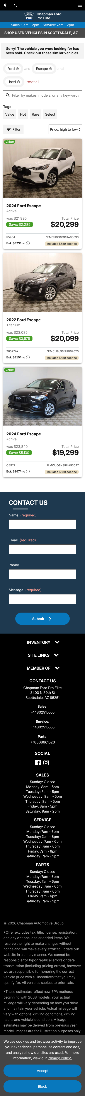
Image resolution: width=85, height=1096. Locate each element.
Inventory (39, 643)
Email (22, 540)
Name (23, 515)
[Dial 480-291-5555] (15, 5)
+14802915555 (42, 712)
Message (25, 590)
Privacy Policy (60, 1058)
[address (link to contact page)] (5, 5)
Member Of (39, 668)
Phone (14, 565)
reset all (33, 82)
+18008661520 (43, 742)
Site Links (39, 655)
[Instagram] (46, 762)
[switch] (80, 5)
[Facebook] (38, 762)
